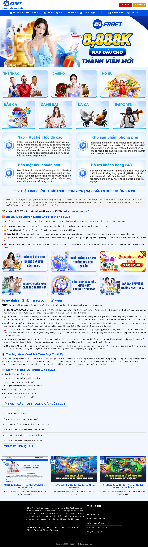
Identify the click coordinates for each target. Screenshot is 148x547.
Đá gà (86, 13)
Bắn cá (74, 13)
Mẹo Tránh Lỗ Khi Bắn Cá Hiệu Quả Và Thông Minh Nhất (74, 486)
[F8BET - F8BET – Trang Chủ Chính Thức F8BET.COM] (12, 4)
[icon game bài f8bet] (55, 115)
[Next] (142, 41)
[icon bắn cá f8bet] (18, 115)
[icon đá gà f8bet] (92, 115)
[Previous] (6, 41)
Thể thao (34, 13)
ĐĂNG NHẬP (140, 5)
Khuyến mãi (100, 13)
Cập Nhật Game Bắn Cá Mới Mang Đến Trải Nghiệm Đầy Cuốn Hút (123, 486)
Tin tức (134, 13)
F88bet (54, 527)
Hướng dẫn (117, 13)
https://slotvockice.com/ (77, 211)
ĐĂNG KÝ (125, 5)
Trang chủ (18, 13)
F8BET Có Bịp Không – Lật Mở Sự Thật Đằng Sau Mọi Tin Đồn (24, 486)
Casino (50, 13)
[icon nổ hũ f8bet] (123, 84)
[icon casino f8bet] (74, 84)
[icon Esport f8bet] (129, 115)
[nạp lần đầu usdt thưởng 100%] (123, 285)
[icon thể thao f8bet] (25, 84)
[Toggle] (4, 413)
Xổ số (62, 13)
